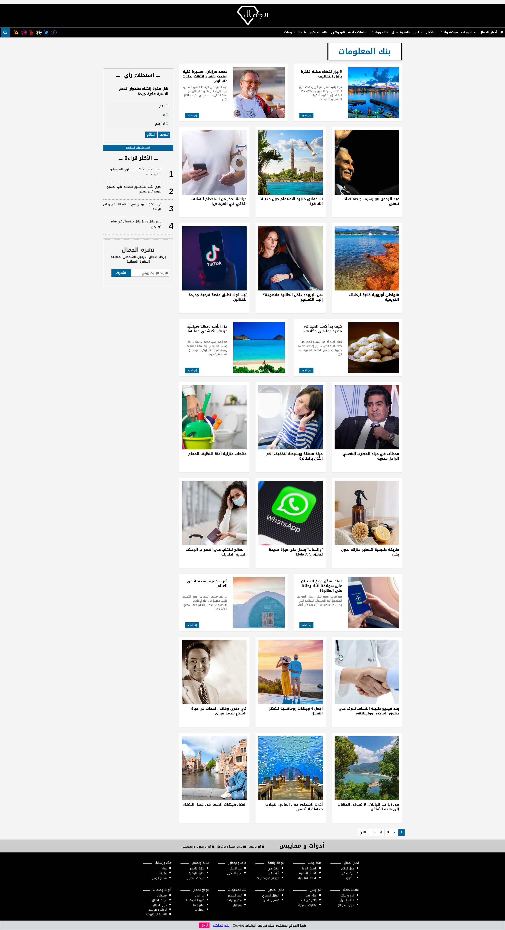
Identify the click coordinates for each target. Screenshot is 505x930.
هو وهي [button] (338, 32)
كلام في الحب (308, 900)
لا (164, 114)
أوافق (204, 925)
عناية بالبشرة (196, 873)
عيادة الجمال (159, 900)
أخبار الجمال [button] (488, 32)
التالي (364, 832)
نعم (162, 106)
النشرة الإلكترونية (156, 914)
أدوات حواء (255, 847)
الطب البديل (347, 900)
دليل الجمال (160, 905)
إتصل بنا (199, 909)
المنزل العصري (270, 895)
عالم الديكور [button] (318, 32)
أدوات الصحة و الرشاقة (230, 847)
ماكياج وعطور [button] (424, 32)
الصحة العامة (309, 868)
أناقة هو (274, 873)
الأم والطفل (347, 895)
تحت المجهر (235, 895)
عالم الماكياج (234, 873)
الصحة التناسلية (307, 878)
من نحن (199, 895)
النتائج (151, 135)
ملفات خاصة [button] (357, 32)
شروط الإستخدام (194, 900)
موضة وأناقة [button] (448, 32)
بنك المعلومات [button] (295, 32)
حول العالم (347, 868)
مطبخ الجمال (159, 878)
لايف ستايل (347, 873)
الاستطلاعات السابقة (138, 147)
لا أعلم (160, 123)
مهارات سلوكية (307, 905)
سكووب (349, 878)
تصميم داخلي (271, 900)
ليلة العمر (311, 895)
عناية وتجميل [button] (401, 32)
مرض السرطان (346, 905)
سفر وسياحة (234, 900)
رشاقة (163, 873)
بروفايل (237, 905)
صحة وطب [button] (468, 32)
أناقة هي (273, 868)
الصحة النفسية (308, 873)
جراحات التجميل (195, 878)
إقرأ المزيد (306, 115)
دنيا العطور (235, 868)
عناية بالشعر (197, 868)
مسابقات (161, 895)
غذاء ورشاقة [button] (379, 32)
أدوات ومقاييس (157, 909)
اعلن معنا (198, 905)
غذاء (164, 868)
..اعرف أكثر (221, 925)
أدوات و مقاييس (301, 845)
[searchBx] (5, 32)
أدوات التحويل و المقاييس (197, 847)
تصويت (164, 135)
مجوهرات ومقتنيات (268, 878)
